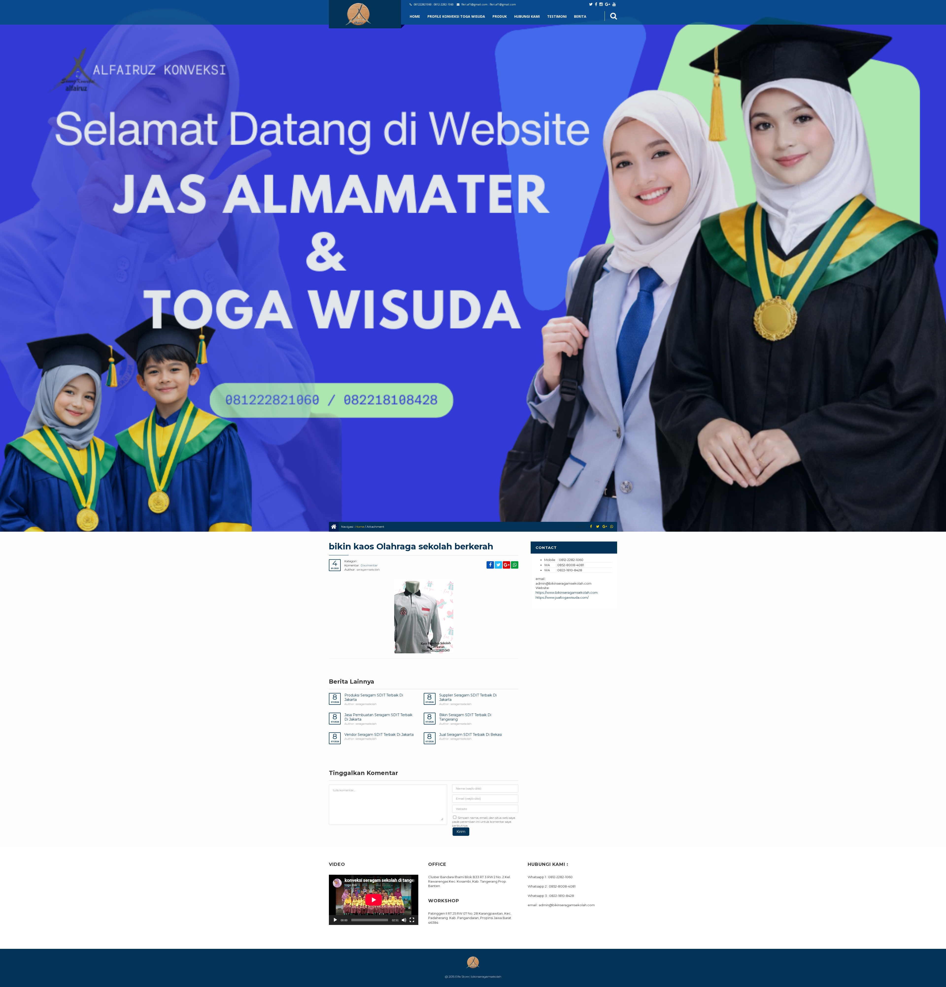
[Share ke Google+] (605, 526)
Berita (580, 16)
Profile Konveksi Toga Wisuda (456, 16)
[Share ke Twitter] (598, 526)
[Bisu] (404, 920)
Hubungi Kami (527, 16)
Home (415, 16)
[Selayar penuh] (411, 920)
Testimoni (557, 16)
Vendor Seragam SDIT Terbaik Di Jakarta (379, 734)
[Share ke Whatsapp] (611, 526)
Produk (499, 16)
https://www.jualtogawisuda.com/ (562, 597)
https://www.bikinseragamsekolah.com (567, 592)
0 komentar (369, 565)
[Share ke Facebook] (591, 526)
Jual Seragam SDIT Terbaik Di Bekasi (470, 734)
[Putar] (335, 920)
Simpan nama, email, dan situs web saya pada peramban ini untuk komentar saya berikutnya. (483, 821)
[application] (373, 900)
